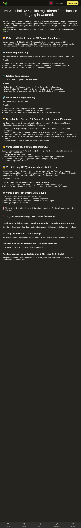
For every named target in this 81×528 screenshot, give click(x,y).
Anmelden (60, 3)
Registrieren (72, 3)
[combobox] (51, 3)
